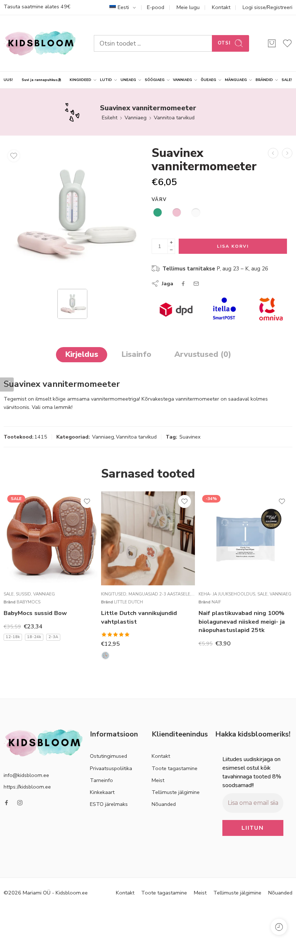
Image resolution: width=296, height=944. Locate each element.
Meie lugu (188, 7)
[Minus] (171, 250)
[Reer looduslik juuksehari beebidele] (273, 153)
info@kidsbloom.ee (26, 775)
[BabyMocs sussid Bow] (50, 538)
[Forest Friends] (105, 655)
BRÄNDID (264, 79)
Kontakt (221, 7)
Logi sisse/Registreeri (267, 7)
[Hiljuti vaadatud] (279, 927)
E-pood (155, 7)
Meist (158, 780)
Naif (216, 602)
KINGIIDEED (80, 79)
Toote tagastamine (174, 768)
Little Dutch (128, 602)
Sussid (23, 594)
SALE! (287, 79)
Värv (159, 199)
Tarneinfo (101, 780)
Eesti (123, 7)
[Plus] (171, 242)
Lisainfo (136, 354)
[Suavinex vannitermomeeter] (72, 215)
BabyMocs (28, 602)
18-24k (34, 637)
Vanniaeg (136, 117)
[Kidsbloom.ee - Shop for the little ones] (40, 43)
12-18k (13, 637)
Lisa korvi (233, 246)
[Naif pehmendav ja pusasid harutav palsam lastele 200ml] (287, 153)
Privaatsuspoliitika (111, 768)
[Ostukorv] (272, 43)
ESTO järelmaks (109, 804)
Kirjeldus (81, 354)
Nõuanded (164, 804)
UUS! (8, 79)
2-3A (53, 637)
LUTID (106, 79)
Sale (9, 594)
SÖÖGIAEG (155, 79)
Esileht (109, 117)
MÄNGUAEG (236, 79)
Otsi (224, 43)
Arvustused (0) (202, 354)
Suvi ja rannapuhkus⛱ (41, 79)
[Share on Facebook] (183, 283)
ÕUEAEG (208, 79)
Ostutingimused (108, 756)
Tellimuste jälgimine (176, 792)
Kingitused (113, 594)
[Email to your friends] (196, 284)
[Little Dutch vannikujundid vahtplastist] (148, 538)
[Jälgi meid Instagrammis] (20, 802)
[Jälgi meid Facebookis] (6, 803)
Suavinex (190, 436)
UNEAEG (128, 79)
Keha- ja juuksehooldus (227, 594)
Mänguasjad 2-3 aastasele (159, 594)
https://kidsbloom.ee (27, 786)
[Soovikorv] (13, 156)
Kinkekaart (102, 792)
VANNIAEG (182, 79)
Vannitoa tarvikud (174, 117)
